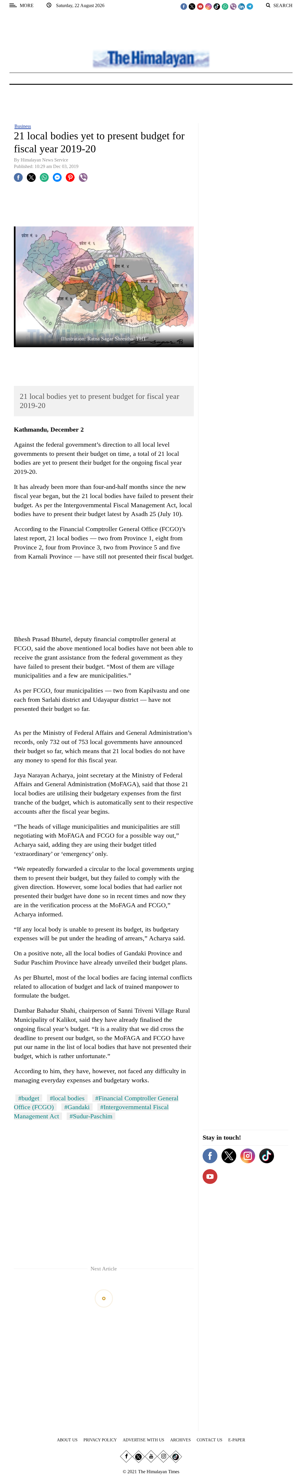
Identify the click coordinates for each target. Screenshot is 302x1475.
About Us (67, 1440)
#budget (28, 1098)
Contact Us (209, 1440)
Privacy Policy (100, 1440)
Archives (180, 1440)
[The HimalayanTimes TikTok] (217, 6)
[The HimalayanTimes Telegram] (250, 6)
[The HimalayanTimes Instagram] (208, 6)
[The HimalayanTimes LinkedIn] (241, 6)
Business (22, 126)
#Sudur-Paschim (91, 1116)
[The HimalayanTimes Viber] (233, 6)
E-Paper (236, 1440)
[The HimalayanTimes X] (192, 6)
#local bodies (67, 1098)
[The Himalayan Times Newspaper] (151, 58)
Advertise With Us (143, 1440)
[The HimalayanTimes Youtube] (200, 6)
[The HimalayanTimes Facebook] (183, 6)
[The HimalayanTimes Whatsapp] (225, 6)
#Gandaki (77, 1107)
